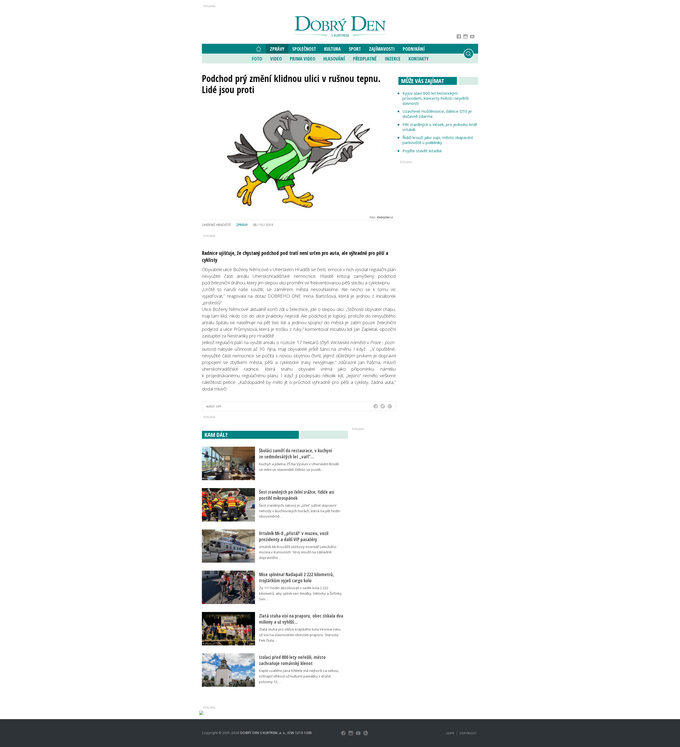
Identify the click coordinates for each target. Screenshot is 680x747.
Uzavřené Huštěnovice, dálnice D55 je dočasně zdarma (437, 113)
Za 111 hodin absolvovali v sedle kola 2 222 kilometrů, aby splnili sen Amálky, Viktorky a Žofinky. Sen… (300, 593)
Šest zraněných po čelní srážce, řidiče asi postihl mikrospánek (296, 495)
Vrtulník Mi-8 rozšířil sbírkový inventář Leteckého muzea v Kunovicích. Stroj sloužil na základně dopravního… (298, 552)
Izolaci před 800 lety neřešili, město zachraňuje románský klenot (292, 660)
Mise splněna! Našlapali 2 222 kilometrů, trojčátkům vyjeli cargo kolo (296, 577)
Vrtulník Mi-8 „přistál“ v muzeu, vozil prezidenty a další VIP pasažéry (293, 536)
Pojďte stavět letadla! (422, 150)
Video (276, 58)
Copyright (468, 733)
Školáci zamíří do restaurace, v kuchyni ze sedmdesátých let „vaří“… (295, 454)
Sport (355, 49)
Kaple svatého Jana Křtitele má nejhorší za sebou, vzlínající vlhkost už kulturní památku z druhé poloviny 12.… (299, 676)
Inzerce (393, 58)
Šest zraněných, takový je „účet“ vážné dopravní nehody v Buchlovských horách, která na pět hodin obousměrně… (299, 511)
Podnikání (414, 49)
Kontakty (418, 58)
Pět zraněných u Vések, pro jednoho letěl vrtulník (439, 127)
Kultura (332, 49)
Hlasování (334, 58)
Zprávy (277, 49)
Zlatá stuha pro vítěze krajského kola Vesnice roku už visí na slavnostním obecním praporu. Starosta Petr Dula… (300, 635)
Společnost (304, 49)
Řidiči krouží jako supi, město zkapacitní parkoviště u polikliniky (437, 140)
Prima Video (302, 58)
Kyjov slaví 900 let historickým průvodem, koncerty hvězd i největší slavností (435, 98)
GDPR (450, 733)
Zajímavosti (382, 49)
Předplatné (365, 58)
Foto (257, 58)
